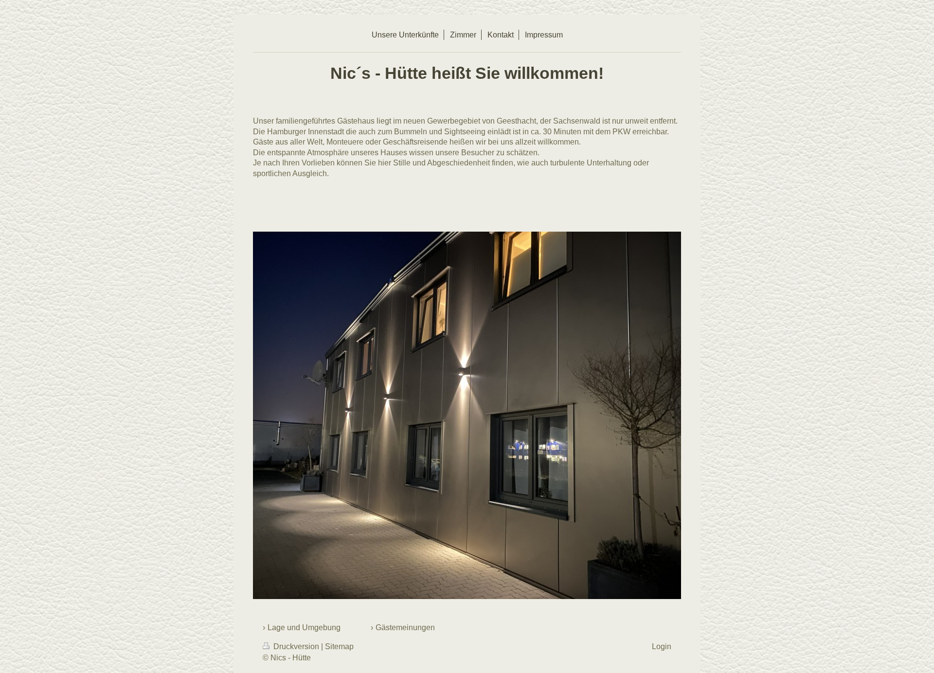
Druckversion (296, 646)
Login (661, 646)
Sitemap (339, 646)
